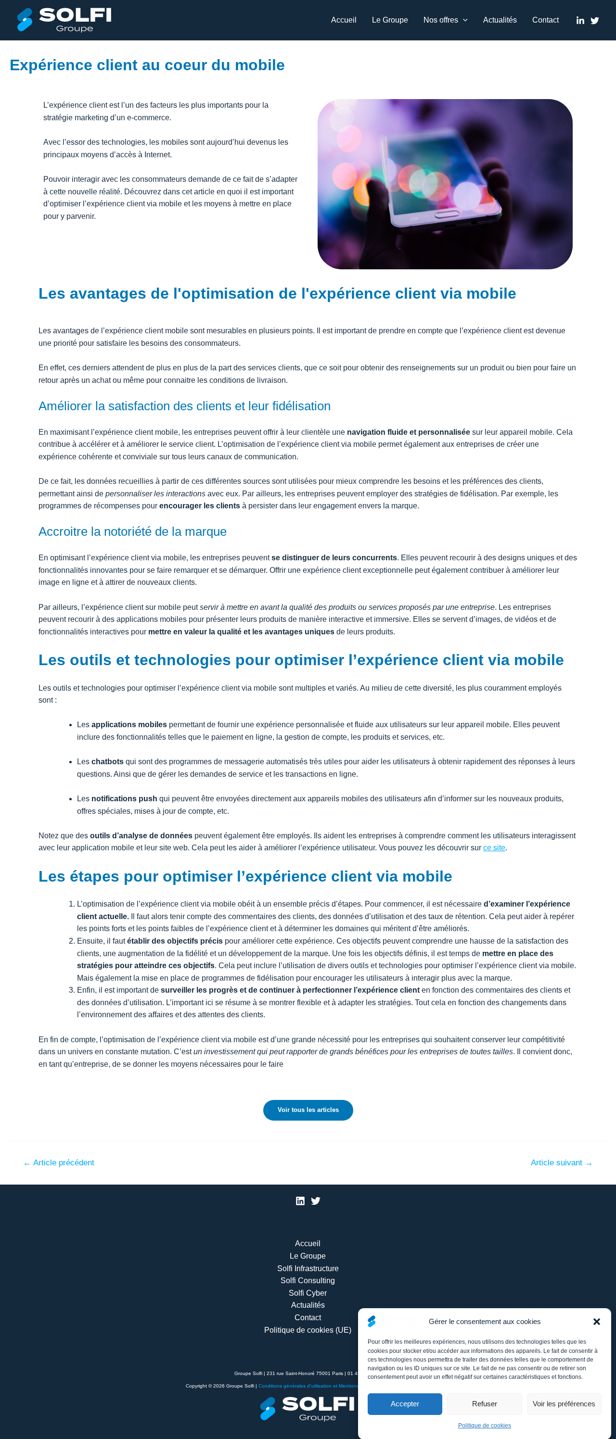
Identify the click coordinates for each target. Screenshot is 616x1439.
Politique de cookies (484, 1425)
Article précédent (58, 1163)
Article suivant (562, 1163)
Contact (545, 20)
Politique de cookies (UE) (307, 1330)
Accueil (344, 20)
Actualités (500, 20)
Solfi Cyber (308, 1293)
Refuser (484, 1404)
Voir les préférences (564, 1404)
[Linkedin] (580, 20)
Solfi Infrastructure (308, 1268)
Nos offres (441, 20)
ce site (494, 848)
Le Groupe (390, 20)
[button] (597, 1321)
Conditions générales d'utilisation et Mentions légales (317, 1386)
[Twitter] (594, 20)
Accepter (405, 1404)
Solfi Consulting (308, 1280)
